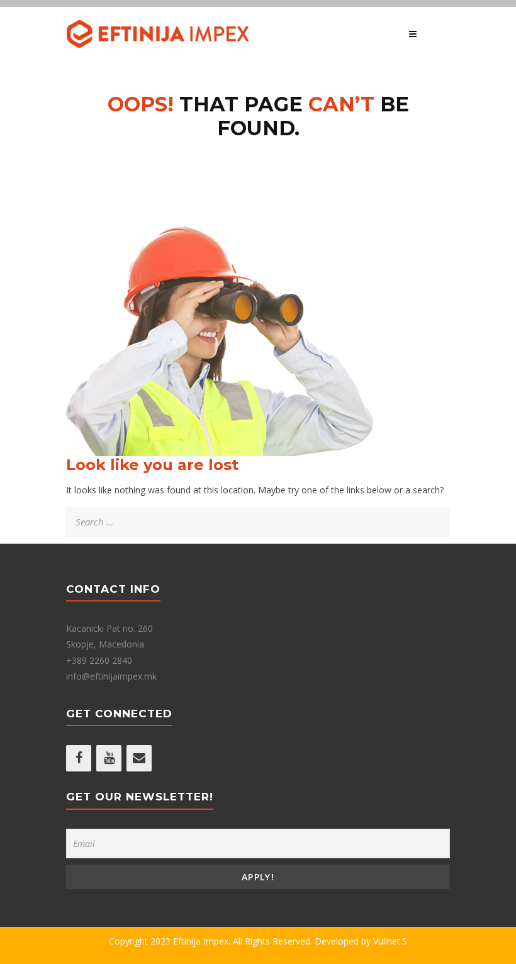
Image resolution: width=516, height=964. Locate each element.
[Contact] (139, 758)
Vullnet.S (390, 941)
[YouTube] (108, 758)
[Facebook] (78, 758)
